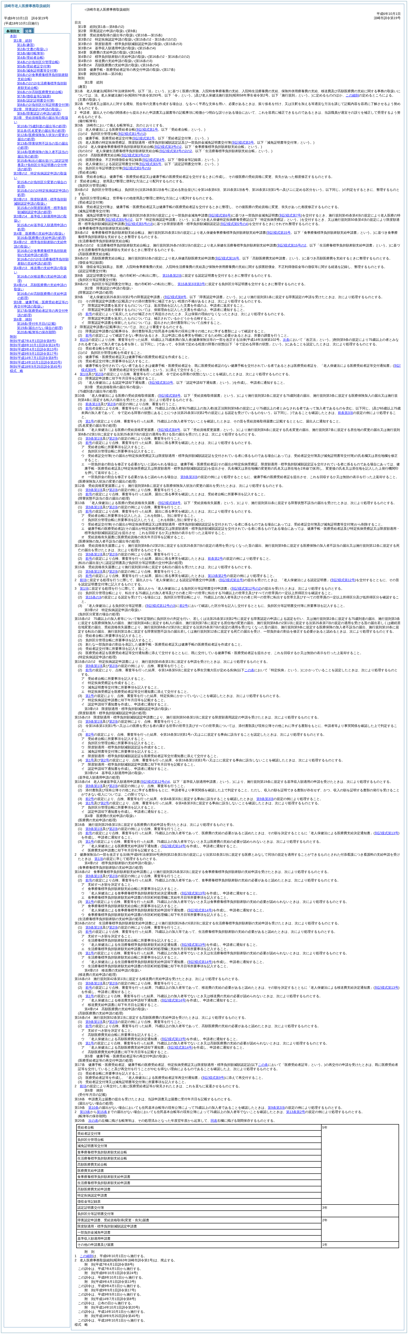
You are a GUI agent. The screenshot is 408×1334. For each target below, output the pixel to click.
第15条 (102, 1112)
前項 (83, 580)
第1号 (89, 421)
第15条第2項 (171, 275)
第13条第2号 (217, 576)
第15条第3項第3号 (191, 284)
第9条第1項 (93, 438)
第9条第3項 (188, 477)
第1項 (84, 374)
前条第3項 (345, 413)
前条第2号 (215, 558)
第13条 (85, 1112)
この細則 (352, 95)
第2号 (105, 760)
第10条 (93, 1107)
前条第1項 (93, 404)
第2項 (99, 374)
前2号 (183, 606)
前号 (88, 314)
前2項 (84, 340)
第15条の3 (93, 597)
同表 (214, 1120)
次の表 (93, 1120)
